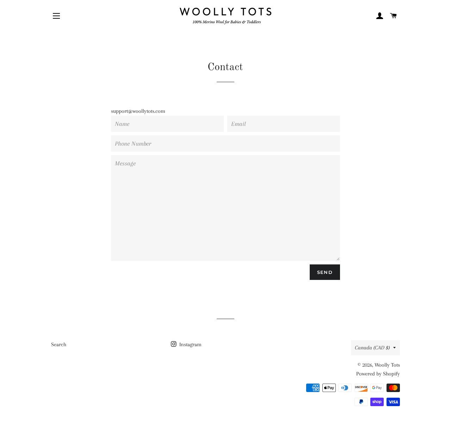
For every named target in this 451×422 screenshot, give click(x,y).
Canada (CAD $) (372, 347)
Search (58, 344)
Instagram (190, 344)
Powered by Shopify (378, 374)
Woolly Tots (387, 365)
